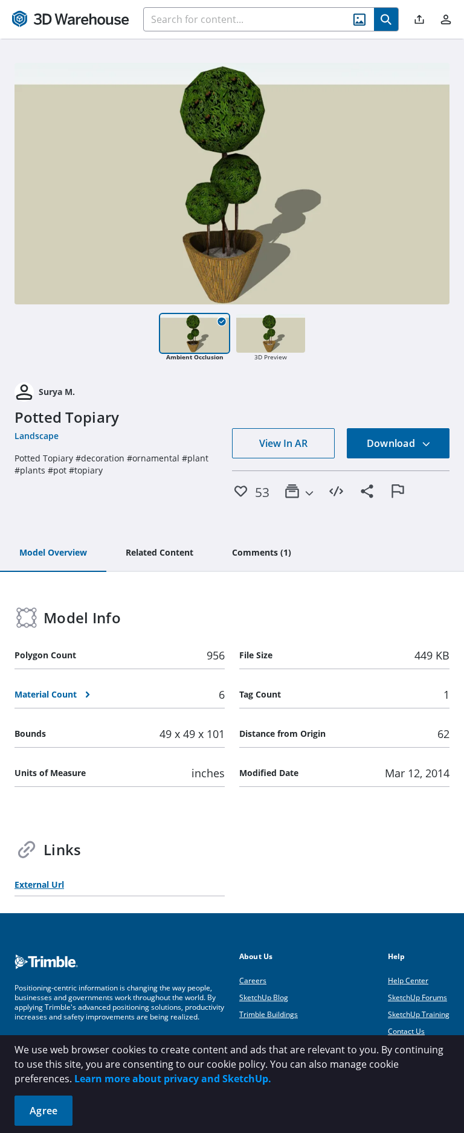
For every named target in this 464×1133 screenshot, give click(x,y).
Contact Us (406, 1031)
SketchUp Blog (263, 997)
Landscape (36, 435)
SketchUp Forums (417, 997)
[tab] (53, 553)
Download (392, 443)
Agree (43, 1110)
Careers (252, 980)
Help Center (408, 980)
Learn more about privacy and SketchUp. (172, 1078)
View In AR (283, 443)
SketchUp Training (419, 1014)
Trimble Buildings (268, 1014)
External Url (39, 884)
